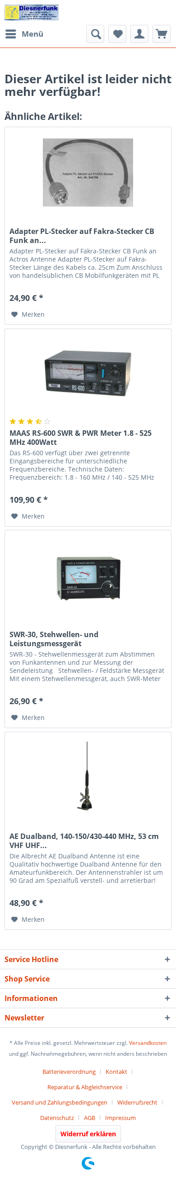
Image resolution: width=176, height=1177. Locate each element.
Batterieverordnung (69, 1071)
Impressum (120, 1118)
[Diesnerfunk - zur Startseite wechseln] (32, 12)
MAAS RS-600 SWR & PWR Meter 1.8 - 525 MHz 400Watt (80, 438)
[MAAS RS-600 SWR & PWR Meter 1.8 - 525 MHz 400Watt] (88, 374)
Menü (32, 34)
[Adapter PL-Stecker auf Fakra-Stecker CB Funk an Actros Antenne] (88, 172)
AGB (89, 1118)
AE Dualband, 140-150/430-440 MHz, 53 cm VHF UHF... (84, 841)
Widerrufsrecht (137, 1102)
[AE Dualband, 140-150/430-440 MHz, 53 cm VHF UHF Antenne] (88, 777)
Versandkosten (148, 1043)
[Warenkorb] (162, 34)
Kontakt (116, 1071)
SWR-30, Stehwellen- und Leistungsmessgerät (53, 639)
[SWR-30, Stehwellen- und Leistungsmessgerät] (88, 575)
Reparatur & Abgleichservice (84, 1087)
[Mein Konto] (139, 34)
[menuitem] (24, 34)
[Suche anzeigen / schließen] (95, 34)
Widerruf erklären (88, 1133)
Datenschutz (57, 1118)
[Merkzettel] (117, 34)
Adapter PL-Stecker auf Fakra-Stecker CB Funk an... (81, 236)
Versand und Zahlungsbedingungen (59, 1102)
